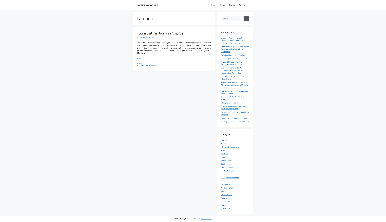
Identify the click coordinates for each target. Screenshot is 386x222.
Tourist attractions (228, 202)
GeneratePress (206, 219)
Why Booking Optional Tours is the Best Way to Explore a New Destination (235, 49)
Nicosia (153, 65)
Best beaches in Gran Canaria (233, 55)
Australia (224, 154)
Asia (223, 150)
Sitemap (232, 5)
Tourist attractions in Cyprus (160, 33)
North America (227, 188)
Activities (224, 140)
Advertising (243, 5)
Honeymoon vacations (230, 178)
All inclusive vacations (230, 147)
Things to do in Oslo (229, 103)
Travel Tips (225, 208)
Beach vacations (227, 157)
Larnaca (147, 65)
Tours (223, 205)
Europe (141, 63)
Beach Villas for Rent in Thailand (234, 118)
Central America (227, 167)
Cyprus (141, 65)
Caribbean (225, 164)
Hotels (223, 181)
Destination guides (228, 171)
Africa (223, 144)
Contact (222, 5)
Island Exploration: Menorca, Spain (235, 59)
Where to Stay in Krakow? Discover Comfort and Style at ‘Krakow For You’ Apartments (233, 40)
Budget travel (226, 161)
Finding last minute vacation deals (235, 122)
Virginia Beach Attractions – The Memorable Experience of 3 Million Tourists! (235, 85)
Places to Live (226, 195)
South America (227, 198)
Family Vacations (147, 5)
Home (213, 5)
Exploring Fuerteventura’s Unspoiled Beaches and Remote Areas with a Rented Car (234, 70)
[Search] (246, 18)
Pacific (223, 191)
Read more (141, 58)
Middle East (226, 184)
